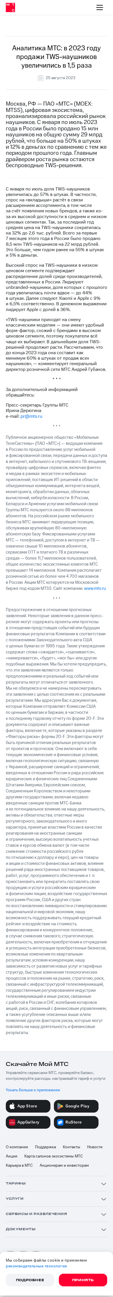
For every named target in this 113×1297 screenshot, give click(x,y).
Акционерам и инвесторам (64, 1165)
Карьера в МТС (19, 1165)
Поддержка (45, 1147)
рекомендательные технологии (36, 1266)
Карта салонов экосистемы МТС (53, 1156)
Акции (11, 1156)
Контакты (71, 1147)
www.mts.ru (95, 588)
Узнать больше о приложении (33, 1090)
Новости (95, 1147)
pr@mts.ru (31, 416)
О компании (17, 1147)
